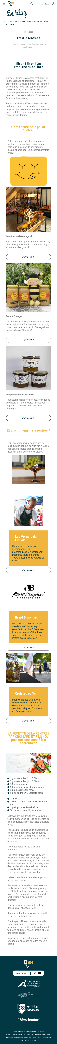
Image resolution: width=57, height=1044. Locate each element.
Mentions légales (12, 1037)
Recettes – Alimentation (22, 44)
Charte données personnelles (30, 1037)
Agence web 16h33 (29, 1040)
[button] (28, 257)
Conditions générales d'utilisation (38, 1034)
